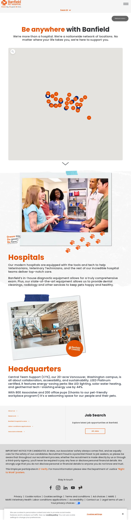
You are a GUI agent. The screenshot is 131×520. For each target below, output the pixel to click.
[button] (77, 110)
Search (64, 10)
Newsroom (12, 416)
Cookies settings (94, 514)
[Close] (123, 514)
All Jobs (95, 431)
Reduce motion (120, 18)
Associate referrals (15, 432)
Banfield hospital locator (17, 421)
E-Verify (43, 469)
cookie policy (52, 515)
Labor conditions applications (19, 426)
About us (11, 411)
